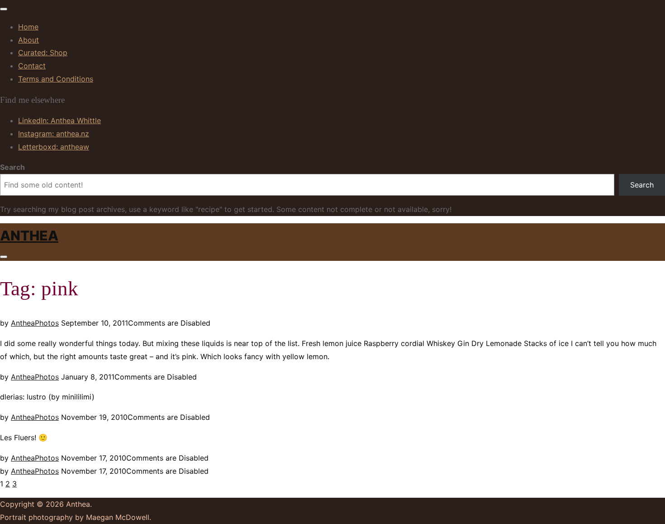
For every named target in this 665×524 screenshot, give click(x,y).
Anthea (29, 235)
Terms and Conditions (55, 78)
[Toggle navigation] (3, 9)
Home (28, 26)
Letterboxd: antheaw (53, 146)
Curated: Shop (42, 52)
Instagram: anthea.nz (53, 133)
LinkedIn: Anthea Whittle (59, 120)
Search (12, 167)
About (28, 39)
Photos (47, 322)
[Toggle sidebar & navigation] (3, 256)
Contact (32, 65)
